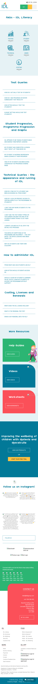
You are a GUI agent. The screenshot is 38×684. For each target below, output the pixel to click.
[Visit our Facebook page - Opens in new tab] (4, 576)
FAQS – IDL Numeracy (27, 638)
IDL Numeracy (6, 634)
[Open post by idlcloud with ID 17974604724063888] (27, 523)
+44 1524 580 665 (29, 599)
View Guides (11, 354)
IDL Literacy (6, 632)
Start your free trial (19, 459)
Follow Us (8, 538)
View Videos (11, 380)
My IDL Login (32, 2)
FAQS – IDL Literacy (27, 636)
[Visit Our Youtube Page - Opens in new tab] (18, 576)
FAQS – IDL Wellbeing (27, 640)
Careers (5, 655)
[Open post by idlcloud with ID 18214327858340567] (11, 502)
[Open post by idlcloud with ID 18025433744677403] (27, 502)
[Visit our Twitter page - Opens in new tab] (7, 576)
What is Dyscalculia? (27, 632)
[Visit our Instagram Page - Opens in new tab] (14, 576)
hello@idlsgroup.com (28, 596)
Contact (5, 657)
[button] (34, 7)
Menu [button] (30, 7)
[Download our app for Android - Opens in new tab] (28, 654)
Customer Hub (6, 640)
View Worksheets (13, 406)
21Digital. (15, 681)
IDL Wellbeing (6, 636)
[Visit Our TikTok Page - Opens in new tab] (21, 576)
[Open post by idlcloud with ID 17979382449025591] (11, 523)
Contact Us (28, 589)
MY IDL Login (25, 617)
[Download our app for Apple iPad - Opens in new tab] (28, 660)
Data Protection (7, 661)
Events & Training (7, 650)
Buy (24, 7)
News (4, 648)
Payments (5, 653)
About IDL (5, 638)
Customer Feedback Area (9, 659)
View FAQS (10, 40)
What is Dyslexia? (26, 634)
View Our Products (19, 450)
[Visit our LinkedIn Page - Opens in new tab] (11, 576)
